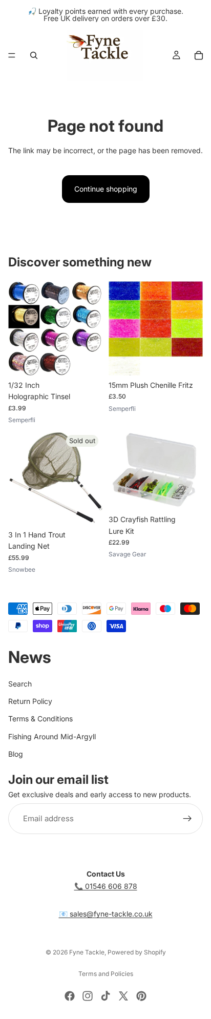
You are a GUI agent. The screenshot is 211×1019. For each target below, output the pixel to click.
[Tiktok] (105, 996)
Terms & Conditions (40, 718)
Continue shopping (105, 188)
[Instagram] (87, 996)
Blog (15, 754)
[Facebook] (70, 996)
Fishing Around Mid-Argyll (52, 736)
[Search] (34, 55)
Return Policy (30, 701)
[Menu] (12, 55)
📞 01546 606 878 (105, 886)
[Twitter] (123, 996)
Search (20, 683)
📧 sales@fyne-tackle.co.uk (106, 913)
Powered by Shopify (137, 952)
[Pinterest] (141, 996)
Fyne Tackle (86, 952)
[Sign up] (187, 818)
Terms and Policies (105, 974)
